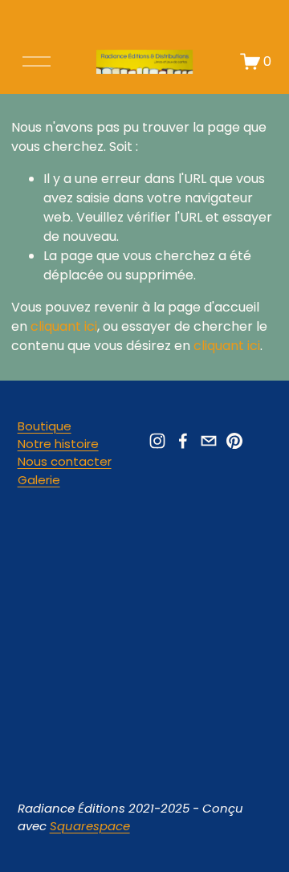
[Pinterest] (234, 441)
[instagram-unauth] (157, 441)
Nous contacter (65, 461)
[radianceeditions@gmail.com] (209, 441)
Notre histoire (58, 443)
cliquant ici (64, 326)
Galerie (39, 479)
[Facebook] (183, 441)
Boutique (44, 426)
